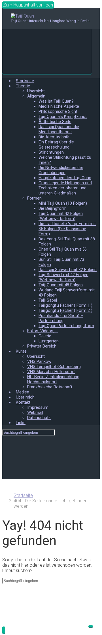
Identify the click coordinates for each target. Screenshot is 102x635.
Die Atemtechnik (54, 136)
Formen (34, 198)
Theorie (23, 85)
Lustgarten (49, 341)
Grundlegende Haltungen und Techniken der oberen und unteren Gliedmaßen (65, 188)
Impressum (37, 407)
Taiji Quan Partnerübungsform (66, 325)
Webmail (35, 412)
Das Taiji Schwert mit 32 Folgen (68, 269)
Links (21, 422)
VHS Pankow (39, 361)
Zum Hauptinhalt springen (28, 5)
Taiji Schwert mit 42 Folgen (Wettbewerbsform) (63, 277)
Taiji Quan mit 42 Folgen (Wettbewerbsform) (61, 216)
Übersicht (36, 91)
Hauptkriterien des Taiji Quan (65, 177)
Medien (22, 392)
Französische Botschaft (49, 387)
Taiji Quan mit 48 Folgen (61, 284)
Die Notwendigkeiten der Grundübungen (61, 170)
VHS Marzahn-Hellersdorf (51, 371)
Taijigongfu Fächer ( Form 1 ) (65, 305)
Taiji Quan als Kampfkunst (63, 116)
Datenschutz (39, 417)
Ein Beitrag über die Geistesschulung (56, 144)
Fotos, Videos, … (42, 330)
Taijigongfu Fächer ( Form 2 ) (65, 310)
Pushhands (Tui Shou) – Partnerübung (61, 318)
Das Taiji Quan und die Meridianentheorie (59, 129)
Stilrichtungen (51, 152)
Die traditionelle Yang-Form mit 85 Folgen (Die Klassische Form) (67, 228)
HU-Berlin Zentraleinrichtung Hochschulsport (53, 379)
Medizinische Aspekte (59, 106)
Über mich (25, 397)
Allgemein (36, 96)
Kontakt (23, 402)
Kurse (21, 351)
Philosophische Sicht (58, 111)
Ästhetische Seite (55, 121)
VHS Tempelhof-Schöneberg (54, 366)
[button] (3, 630)
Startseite (25, 80)
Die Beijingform (53, 208)
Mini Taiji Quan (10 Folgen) (63, 203)
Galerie (45, 335)
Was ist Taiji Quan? (56, 101)
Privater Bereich (41, 346)
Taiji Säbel (48, 300)
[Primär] (47, 51)
